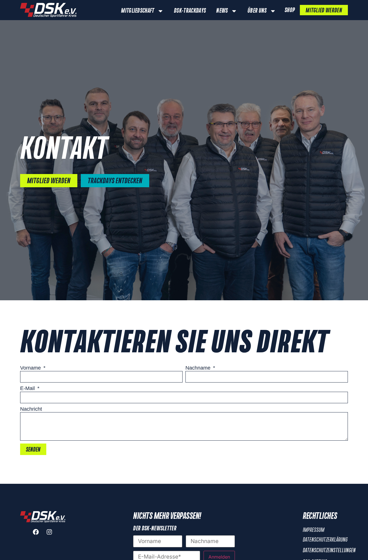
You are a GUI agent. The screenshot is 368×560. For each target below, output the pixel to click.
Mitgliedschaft (137, 11)
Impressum (313, 530)
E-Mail (28, 388)
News (222, 11)
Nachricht (31, 409)
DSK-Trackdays (190, 11)
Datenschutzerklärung (325, 540)
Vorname (31, 368)
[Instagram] (49, 532)
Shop (290, 10)
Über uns (257, 11)
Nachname (198, 368)
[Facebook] (36, 532)
